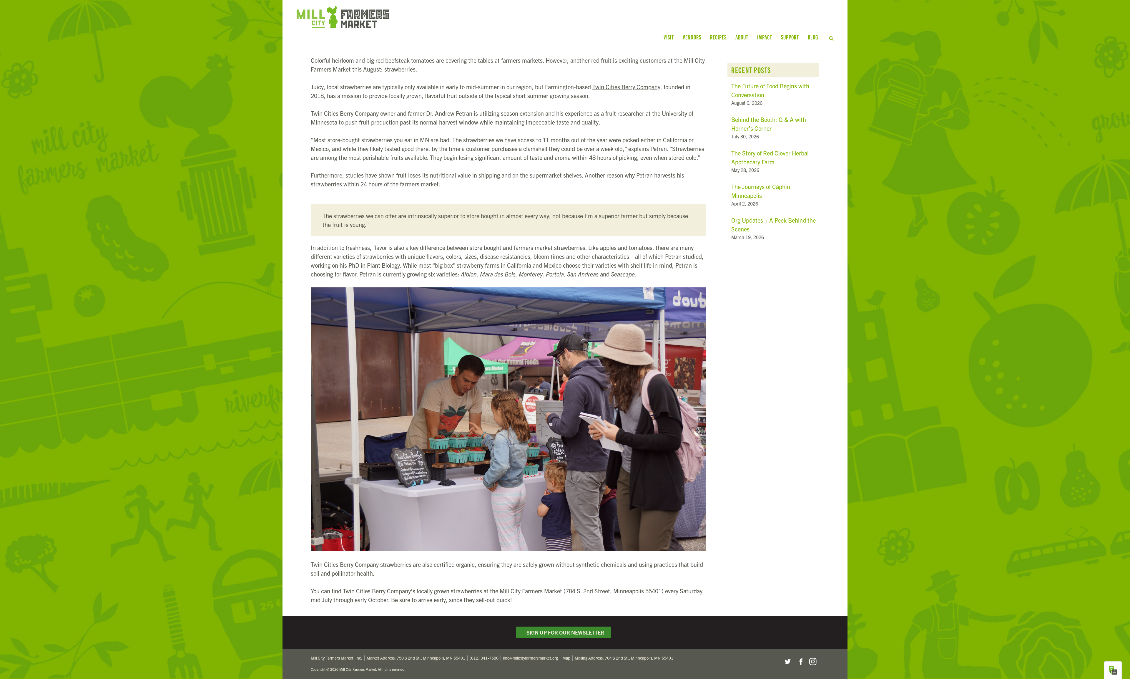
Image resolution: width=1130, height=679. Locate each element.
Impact (764, 37)
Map (566, 657)
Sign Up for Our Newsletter (564, 632)
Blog (813, 37)
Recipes (718, 37)
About (741, 37)
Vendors (692, 37)
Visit (669, 37)
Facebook (800, 661)
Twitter (787, 661)
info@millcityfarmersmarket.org (530, 657)
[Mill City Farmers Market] (438, 17)
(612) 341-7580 (484, 657)
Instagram (812, 661)
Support (790, 37)
